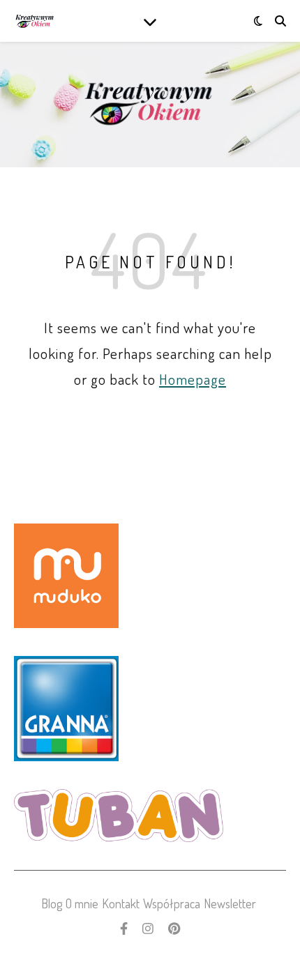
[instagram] (149, 928)
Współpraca (171, 903)
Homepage (192, 378)
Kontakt (121, 903)
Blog (51, 903)
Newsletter (230, 903)
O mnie (82, 903)
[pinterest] (174, 928)
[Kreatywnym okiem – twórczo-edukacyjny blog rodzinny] (35, 21)
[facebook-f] (125, 928)
